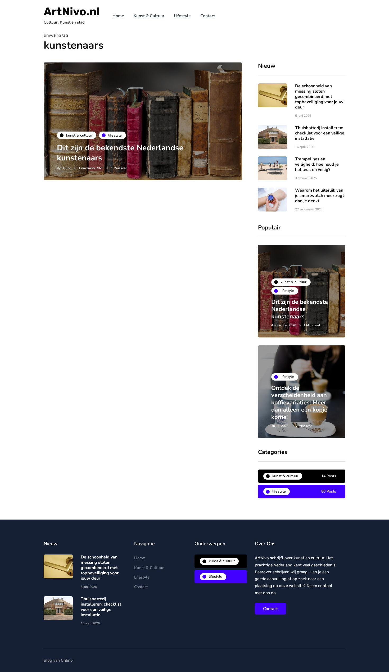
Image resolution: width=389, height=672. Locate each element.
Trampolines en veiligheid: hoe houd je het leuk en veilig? (317, 164)
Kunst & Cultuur (149, 16)
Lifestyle (182, 16)
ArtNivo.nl (72, 11)
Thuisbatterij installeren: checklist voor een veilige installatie (319, 133)
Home (118, 16)
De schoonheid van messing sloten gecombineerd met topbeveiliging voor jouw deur (319, 96)
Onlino (66, 168)
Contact (207, 16)
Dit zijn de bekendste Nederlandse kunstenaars (120, 152)
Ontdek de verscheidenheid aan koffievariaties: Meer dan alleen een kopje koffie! (299, 402)
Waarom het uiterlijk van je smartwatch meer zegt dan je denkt (319, 195)
